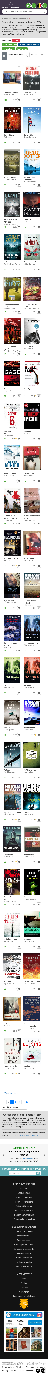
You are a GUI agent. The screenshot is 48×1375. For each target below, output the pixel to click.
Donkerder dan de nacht (11, 898)
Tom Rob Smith (9, 436)
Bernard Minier (9, 476)
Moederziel (28, 939)
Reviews (24, 1188)
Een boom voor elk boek (24, 1296)
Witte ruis (7, 770)
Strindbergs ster (10, 939)
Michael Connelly (10, 901)
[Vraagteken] (33, 5)
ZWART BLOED (29, 220)
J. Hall (26, 222)
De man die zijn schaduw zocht (30, 1025)
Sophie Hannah (29, 941)
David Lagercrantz (30, 984)
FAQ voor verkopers (24, 1202)
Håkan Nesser (29, 730)
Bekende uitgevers (24, 1253)
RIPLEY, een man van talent (32, 517)
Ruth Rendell (8, 137)
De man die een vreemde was (30, 178)
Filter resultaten (11, 45)
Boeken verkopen (24, 1197)
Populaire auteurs (24, 1258)
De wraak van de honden (10, 644)
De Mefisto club (30, 770)
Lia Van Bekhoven (30, 137)
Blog (24, 1279)
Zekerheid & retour (24, 1206)
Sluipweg (7, 981)
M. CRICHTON (28, 95)
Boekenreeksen (24, 1240)
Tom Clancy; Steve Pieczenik (32, 309)
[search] (43, 11)
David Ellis (7, 1026)
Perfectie (8, 728)
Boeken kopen (24, 1193)
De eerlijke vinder (11, 135)
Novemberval (29, 855)
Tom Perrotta (28, 349)
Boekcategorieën (24, 1236)
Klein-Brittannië (30, 135)
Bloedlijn (27, 389)
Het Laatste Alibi (10, 1024)
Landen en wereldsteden (24, 1266)
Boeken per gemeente (24, 1249)
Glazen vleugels (30, 262)
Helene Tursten (29, 857)
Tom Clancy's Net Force (30, 305)
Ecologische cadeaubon (24, 1219)
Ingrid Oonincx (9, 984)
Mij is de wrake (10, 177)
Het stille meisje (10, 1066)
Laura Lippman (9, 730)
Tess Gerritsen (29, 476)
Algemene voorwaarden (35, 1367)
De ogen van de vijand (10, 348)
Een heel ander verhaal (30, 602)
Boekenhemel (27, 1159)
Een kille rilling (10, 473)
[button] (3, 1155)
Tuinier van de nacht (32, 897)
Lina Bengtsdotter (30, 182)
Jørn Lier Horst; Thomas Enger (12, 264)
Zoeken (20, 1370)
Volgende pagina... (11, 1093)
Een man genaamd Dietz (11, 305)
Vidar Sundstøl (9, 95)
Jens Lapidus (8, 560)
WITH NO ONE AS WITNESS (10, 221)
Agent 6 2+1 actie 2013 (11, 432)
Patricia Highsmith (30, 520)
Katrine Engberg (29, 264)
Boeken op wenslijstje (24, 1215)
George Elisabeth (10, 224)
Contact (24, 1283)
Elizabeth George (10, 179)
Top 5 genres (22, 49)
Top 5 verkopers (9, 49)
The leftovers (29, 347)
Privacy (5, 1370)
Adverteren (24, 1292)
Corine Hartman (29, 391)
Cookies (13, 1370)
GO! (37, 1173)
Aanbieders (29, 1370)
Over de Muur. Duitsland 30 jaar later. (10, 517)
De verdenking (10, 855)
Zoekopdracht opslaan (30, 45)
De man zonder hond (12, 812)
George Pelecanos (30, 899)
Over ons (24, 1287)
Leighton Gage (9, 391)
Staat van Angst (30, 93)
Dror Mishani (8, 857)
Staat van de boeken (24, 1210)
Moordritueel (29, 558)
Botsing (27, 1066)
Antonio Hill (8, 647)
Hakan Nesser (29, 605)
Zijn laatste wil (10, 601)
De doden (8, 685)
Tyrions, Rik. (8, 520)
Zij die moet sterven (32, 981)
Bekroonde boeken (24, 1231)
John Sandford (29, 560)
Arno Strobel (28, 433)
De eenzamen (29, 728)
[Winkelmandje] (28, 5)
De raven (27, 685)
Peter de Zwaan (9, 309)
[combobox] (18, 56)
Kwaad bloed (9, 389)
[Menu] (44, 5)
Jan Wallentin (9, 941)
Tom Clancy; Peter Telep (12, 351)
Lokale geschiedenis (24, 1262)
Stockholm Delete (11, 558)
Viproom (27, 812)
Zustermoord (29, 473)
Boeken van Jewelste (28, 1135)
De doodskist (29, 431)
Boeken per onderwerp (24, 1244)
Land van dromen (11, 93)
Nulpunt (7, 262)
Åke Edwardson (9, 772)
